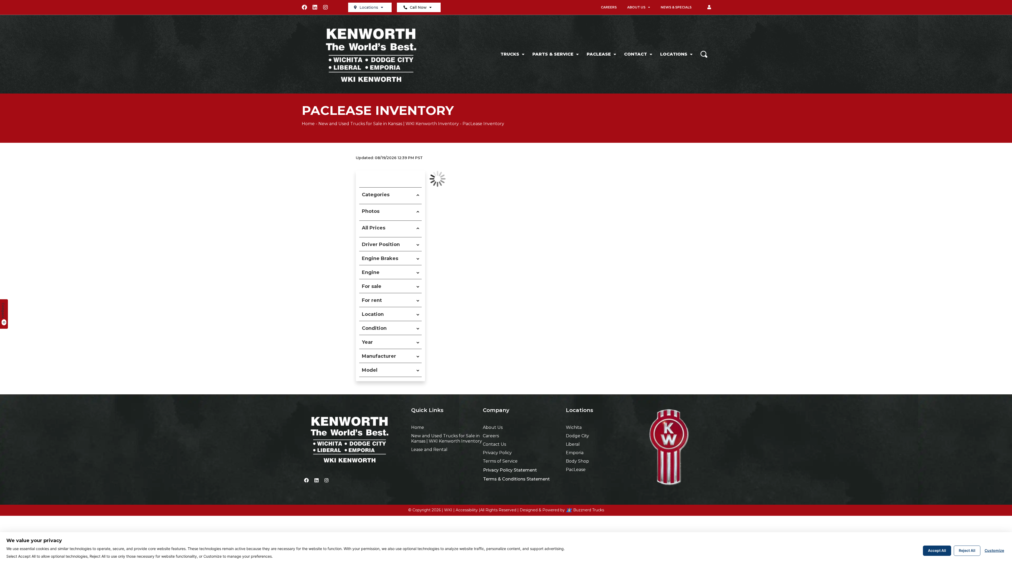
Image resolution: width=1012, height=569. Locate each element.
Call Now (418, 7)
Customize (994, 550)
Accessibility (467, 510)
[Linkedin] (315, 7)
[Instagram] (325, 7)
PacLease (599, 54)
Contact (635, 54)
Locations (368, 7)
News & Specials (676, 7)
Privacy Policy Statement (510, 470)
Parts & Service (552, 54)
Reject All (967, 550)
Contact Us (494, 444)
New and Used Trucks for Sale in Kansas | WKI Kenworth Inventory (388, 123)
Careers (609, 7)
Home (308, 123)
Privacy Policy (497, 452)
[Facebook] (304, 7)
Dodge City (577, 435)
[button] (709, 7)
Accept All (937, 550)
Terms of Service (500, 461)
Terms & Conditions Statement (516, 479)
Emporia (574, 452)
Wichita (574, 427)
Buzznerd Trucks (588, 510)
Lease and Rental (429, 449)
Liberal (573, 444)
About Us (636, 7)
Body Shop (577, 461)
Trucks (509, 54)
